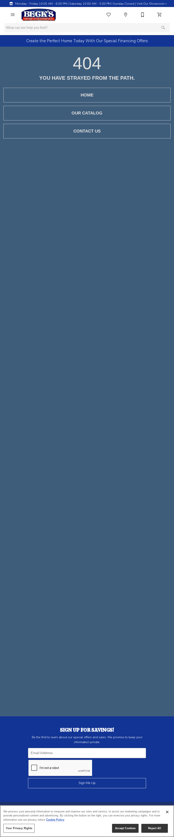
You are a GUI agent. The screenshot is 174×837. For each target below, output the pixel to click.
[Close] (167, 812)
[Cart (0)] (159, 15)
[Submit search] (163, 28)
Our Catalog (87, 113)
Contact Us (87, 131)
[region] (87, 821)
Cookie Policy (55, 819)
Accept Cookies (125, 828)
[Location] (126, 15)
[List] (109, 15)
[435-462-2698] (143, 15)
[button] (13, 15)
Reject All (154, 828)
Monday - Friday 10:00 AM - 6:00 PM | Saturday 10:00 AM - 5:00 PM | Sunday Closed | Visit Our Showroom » (90, 3)
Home (87, 95)
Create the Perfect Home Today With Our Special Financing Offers (87, 41)
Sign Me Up (87, 783)
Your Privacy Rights (19, 828)
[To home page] (38, 14)
